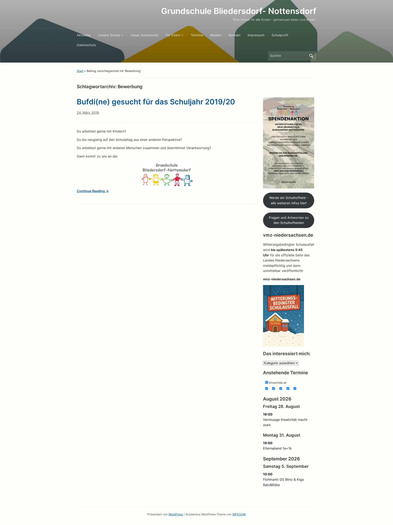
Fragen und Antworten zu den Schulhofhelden (288, 220)
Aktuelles (84, 35)
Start (80, 71)
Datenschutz (86, 45)
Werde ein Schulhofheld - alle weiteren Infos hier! (288, 200)
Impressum (256, 35)
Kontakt (235, 35)
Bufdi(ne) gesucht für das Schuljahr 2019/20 (156, 101)
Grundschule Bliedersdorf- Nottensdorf (238, 11)
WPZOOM (239, 514)
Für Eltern (173, 35)
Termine (197, 35)
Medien (215, 35)
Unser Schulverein (144, 35)
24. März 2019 (88, 113)
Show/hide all (277, 382)
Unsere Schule (109, 35)
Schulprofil (280, 35)
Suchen (311, 56)
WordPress (175, 514)
